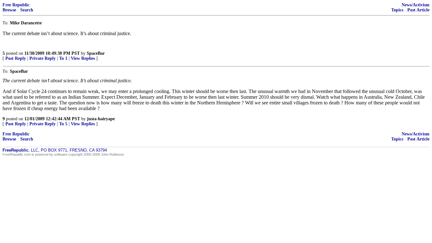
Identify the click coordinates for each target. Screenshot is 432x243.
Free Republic (16, 5)
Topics (397, 10)
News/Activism (415, 5)
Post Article (418, 10)
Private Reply (42, 58)
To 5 (63, 124)
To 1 (63, 58)
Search (26, 10)
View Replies (83, 58)
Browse (9, 10)
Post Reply (15, 58)
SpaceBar (96, 53)
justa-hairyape (101, 118)
